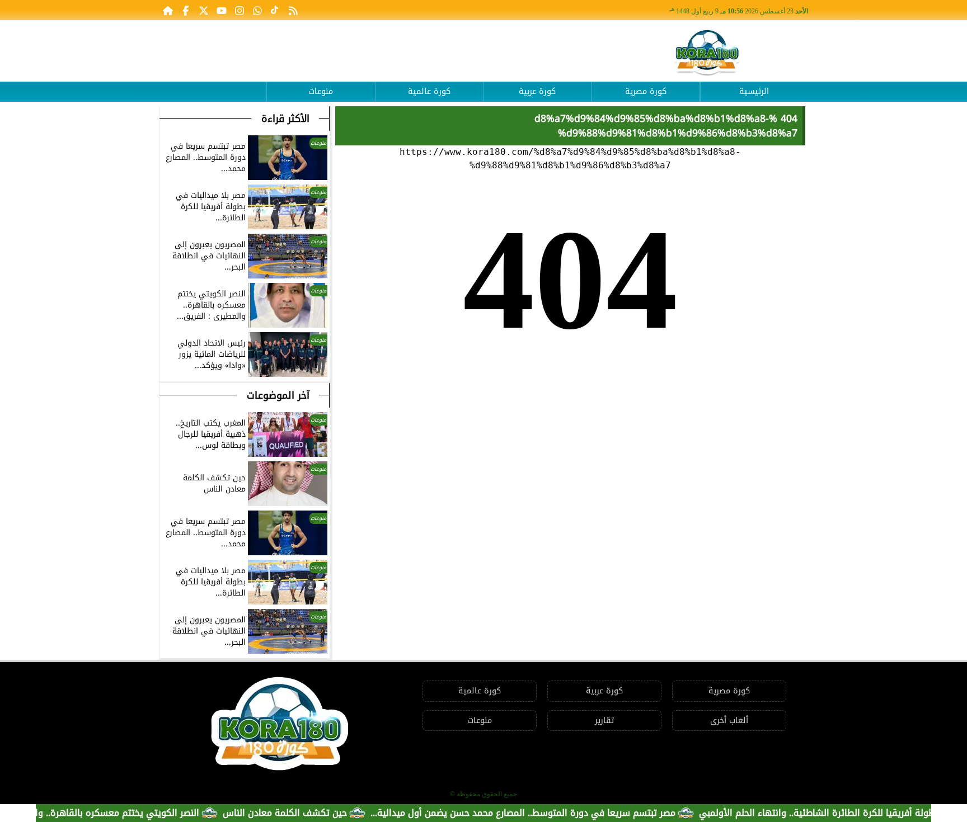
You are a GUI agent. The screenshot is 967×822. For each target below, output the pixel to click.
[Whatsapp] (257, 10)
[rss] (293, 10)
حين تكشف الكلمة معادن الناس (307, 812)
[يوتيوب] (222, 10)
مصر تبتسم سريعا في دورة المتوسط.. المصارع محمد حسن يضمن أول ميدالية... (545, 812)
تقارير (604, 720)
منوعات (320, 91)
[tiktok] (275, 10)
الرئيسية (754, 91)
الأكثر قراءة (285, 118)
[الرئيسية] (168, 10)
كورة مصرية (645, 91)
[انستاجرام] (239, 10)
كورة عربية (537, 91)
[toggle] (212, 83)
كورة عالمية (429, 91)
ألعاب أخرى (729, 720)
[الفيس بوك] (186, 10)
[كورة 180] (707, 53)
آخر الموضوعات (278, 395)
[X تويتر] (204, 10)
